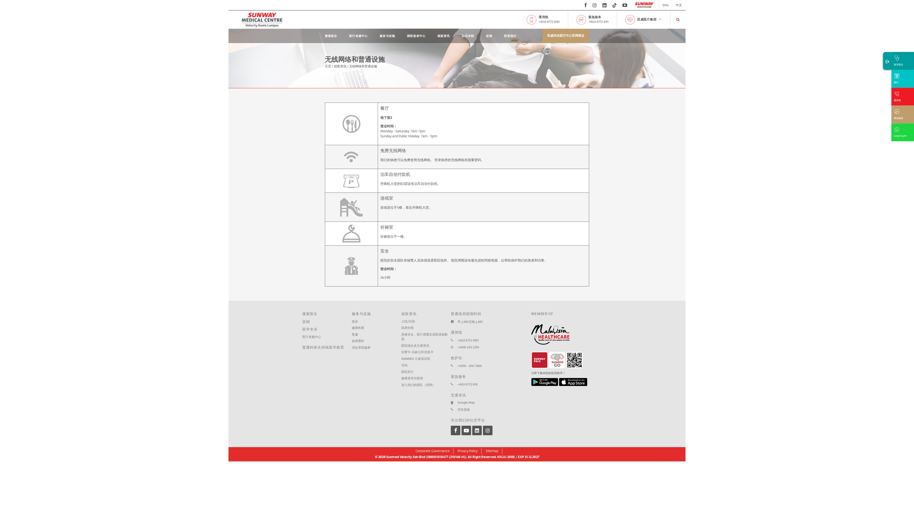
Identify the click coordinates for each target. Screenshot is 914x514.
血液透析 (358, 341)
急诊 (355, 321)
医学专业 (310, 329)
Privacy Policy (468, 451)
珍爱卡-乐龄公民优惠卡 (417, 352)
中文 (679, 5)
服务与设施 (387, 36)
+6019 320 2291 (468, 347)
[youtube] (625, 5)
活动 (404, 365)
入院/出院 (408, 321)
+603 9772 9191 (549, 22)
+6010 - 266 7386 (469, 366)
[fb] (586, 5)
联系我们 (510, 36)
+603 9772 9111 (598, 22)
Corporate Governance (433, 451)
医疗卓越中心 (358, 36)
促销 (489, 36)
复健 (355, 334)
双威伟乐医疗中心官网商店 (565, 35)
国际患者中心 (416, 36)
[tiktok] (615, 5)
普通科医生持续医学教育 (323, 347)
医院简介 (407, 372)
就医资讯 (443, 36)
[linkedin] (605, 5)
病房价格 (407, 328)
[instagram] (595, 5)
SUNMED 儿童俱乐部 (415, 359)
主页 (328, 66)
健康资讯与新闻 (412, 378)
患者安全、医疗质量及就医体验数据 (424, 337)
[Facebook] (455, 430)
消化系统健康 (361, 347)
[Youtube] (466, 430)
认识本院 (468, 36)
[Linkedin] (477, 430)
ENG (666, 5)
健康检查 (358, 328)
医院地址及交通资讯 (415, 345)
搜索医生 (331, 36)
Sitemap (492, 451)
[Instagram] (487, 430)
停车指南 (463, 409)
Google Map (466, 402)
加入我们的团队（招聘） (418, 385)
